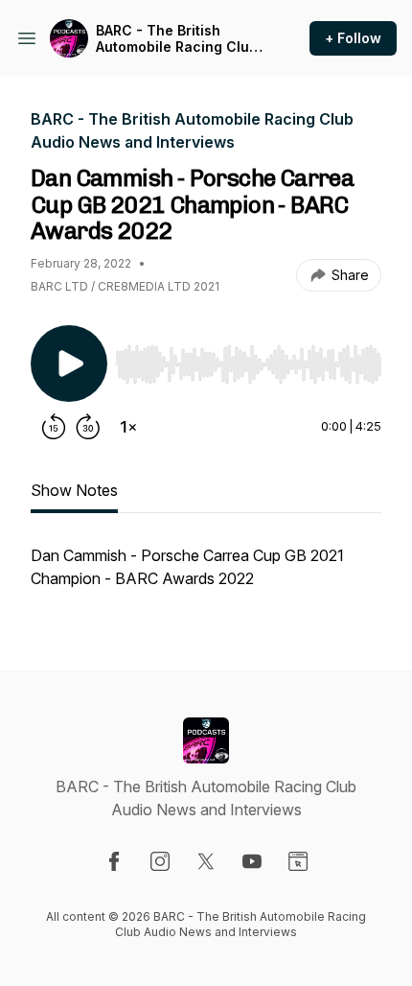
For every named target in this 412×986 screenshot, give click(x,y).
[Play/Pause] (69, 363)
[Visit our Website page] (298, 861)
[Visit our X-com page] (206, 861)
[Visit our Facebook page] (114, 861)
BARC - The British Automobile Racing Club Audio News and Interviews (177, 39)
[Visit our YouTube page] (252, 861)
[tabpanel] (206, 576)
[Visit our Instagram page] (160, 861)
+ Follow (353, 38)
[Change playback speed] (128, 426)
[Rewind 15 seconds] (53, 426)
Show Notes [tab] (74, 490)
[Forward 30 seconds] (88, 426)
